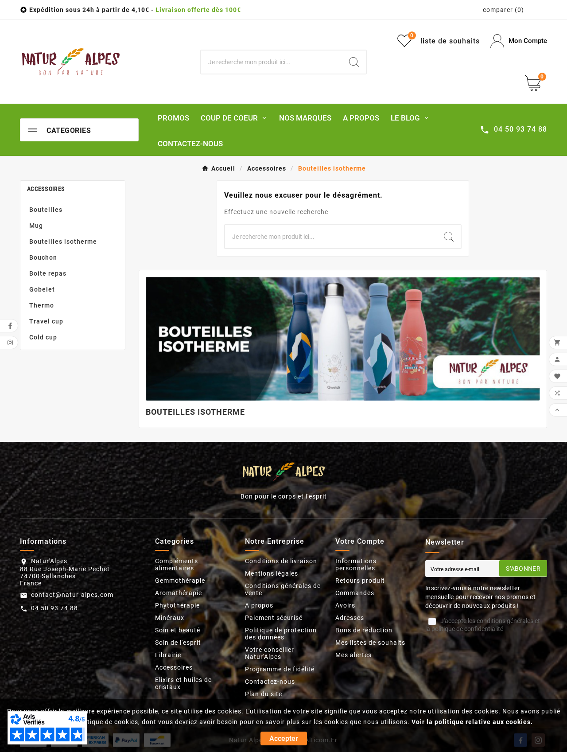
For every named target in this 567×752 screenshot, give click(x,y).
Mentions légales (271, 573)
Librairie (168, 654)
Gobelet (42, 289)
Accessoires (46, 188)
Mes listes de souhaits (370, 642)
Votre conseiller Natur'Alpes (269, 653)
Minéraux (169, 617)
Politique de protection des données (281, 634)
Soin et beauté (177, 630)
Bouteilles (45, 209)
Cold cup (43, 337)
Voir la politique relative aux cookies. (472, 721)
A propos (259, 605)
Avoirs (345, 605)
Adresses (349, 617)
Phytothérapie (177, 605)
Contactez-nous (270, 681)
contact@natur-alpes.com (72, 594)
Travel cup (46, 321)
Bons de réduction (363, 630)
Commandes (354, 592)
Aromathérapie (178, 592)
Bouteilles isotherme (63, 241)
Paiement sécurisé (274, 617)
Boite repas (47, 273)
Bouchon (43, 257)
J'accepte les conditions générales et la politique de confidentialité (482, 624)
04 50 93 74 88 (54, 608)
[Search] (354, 62)
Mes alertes (353, 654)
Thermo (41, 305)
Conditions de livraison (281, 561)
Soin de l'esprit (178, 642)
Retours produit (360, 580)
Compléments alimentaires (176, 564)
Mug (36, 225)
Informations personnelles (356, 564)
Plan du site (263, 693)
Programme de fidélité (280, 669)
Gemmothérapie (180, 580)
